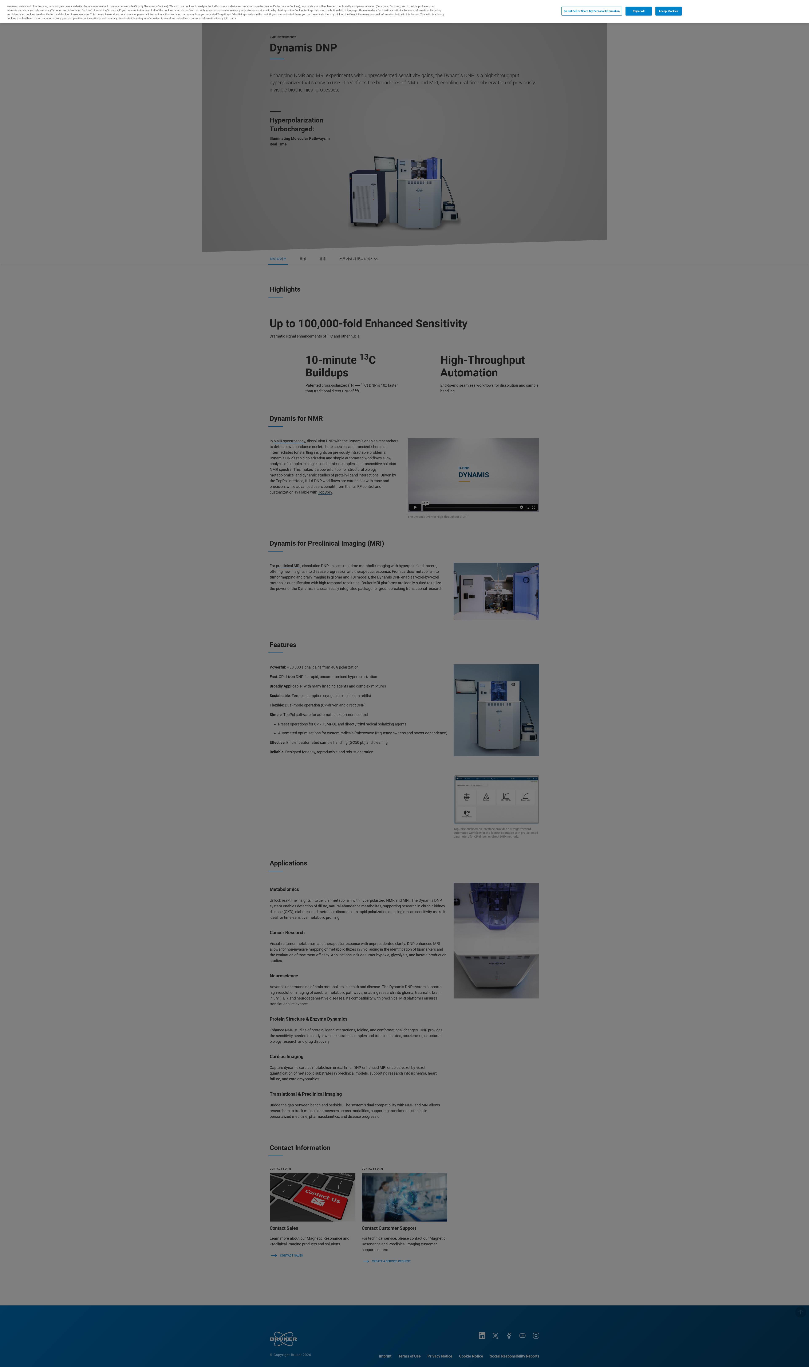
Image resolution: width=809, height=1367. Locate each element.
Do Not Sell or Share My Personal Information (592, 11)
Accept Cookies (668, 11)
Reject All (638, 11)
